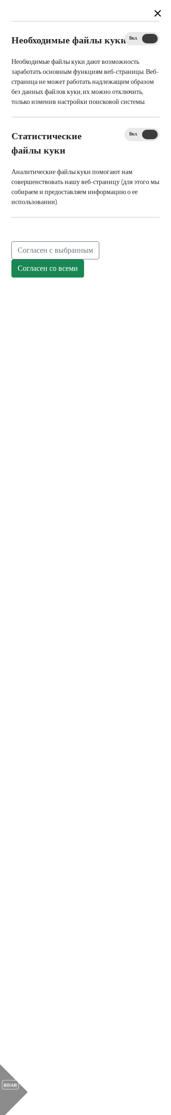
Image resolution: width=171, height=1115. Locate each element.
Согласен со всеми (48, 268)
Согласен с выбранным (55, 250)
